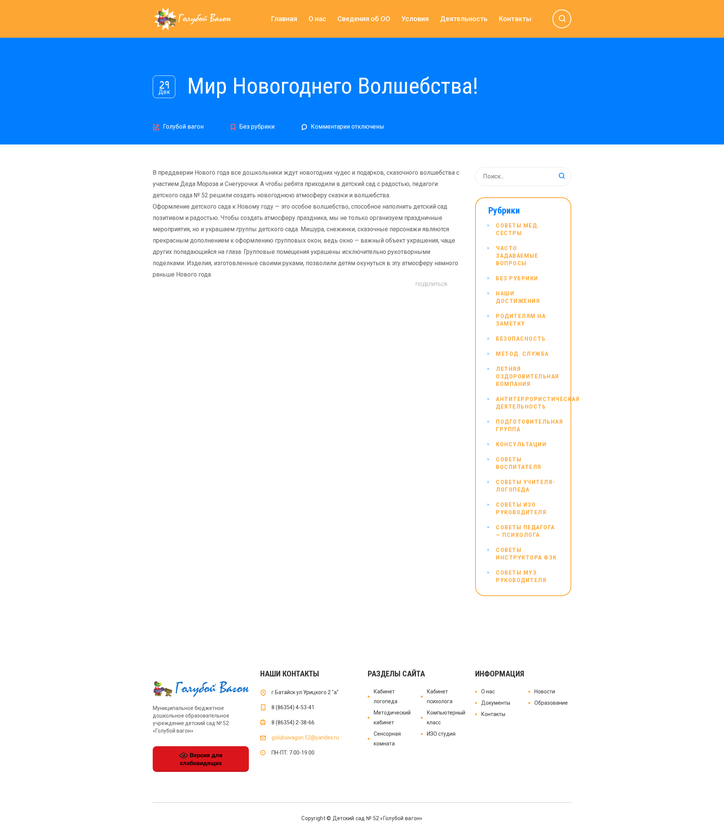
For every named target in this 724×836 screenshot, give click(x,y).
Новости (544, 691)
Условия (415, 19)
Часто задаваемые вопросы (517, 255)
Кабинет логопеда (385, 696)
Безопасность (521, 339)
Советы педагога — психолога (525, 531)
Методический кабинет (392, 717)
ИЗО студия (441, 734)
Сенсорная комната (387, 739)
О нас (317, 19)
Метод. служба (522, 354)
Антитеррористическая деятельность (538, 403)
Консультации (521, 444)
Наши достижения (518, 297)
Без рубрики (257, 126)
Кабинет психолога (439, 696)
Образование (551, 703)
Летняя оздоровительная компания (527, 376)
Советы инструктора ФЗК (526, 554)
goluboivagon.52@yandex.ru (305, 738)
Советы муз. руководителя (521, 576)
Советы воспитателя (518, 463)
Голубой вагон (183, 126)
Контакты (515, 19)
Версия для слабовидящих (201, 759)
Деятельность (464, 19)
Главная (284, 19)
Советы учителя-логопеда (525, 486)
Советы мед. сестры (517, 229)
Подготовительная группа (529, 425)
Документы (495, 703)
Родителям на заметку (521, 320)
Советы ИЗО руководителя (521, 508)
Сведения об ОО (363, 19)
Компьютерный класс (445, 717)
